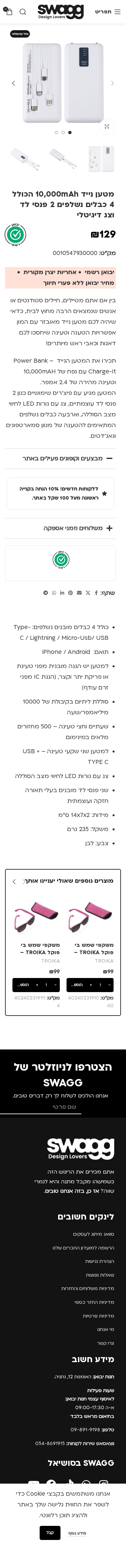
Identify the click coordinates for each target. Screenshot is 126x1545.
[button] (112, 83)
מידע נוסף (76, 1533)
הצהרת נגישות (99, 1261)
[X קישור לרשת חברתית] (88, 593)
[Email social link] (79, 593)
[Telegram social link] (45, 593)
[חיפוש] (23, 11)
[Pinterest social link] (70, 593)
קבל (50, 1532)
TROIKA (104, 961)
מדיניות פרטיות (98, 1316)
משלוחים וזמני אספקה (73, 528)
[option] (70, 132)
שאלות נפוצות (100, 1275)
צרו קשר (105, 1343)
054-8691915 (74, 1443)
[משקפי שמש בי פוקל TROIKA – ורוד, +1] (90, 916)
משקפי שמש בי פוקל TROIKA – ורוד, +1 (94, 952)
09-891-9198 (92, 1430)
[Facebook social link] (96, 593)
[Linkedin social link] (62, 593)
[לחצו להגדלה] (106, 126)
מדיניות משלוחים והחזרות (87, 1288)
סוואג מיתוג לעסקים (93, 1234)
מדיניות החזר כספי (94, 1302)
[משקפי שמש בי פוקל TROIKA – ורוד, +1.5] (36, 916)
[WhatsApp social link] (54, 593)
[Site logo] (60, 11)
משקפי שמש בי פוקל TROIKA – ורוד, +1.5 (40, 952)
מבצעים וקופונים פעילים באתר (63, 458)
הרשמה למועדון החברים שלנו (83, 1248)
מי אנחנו (105, 1329)
